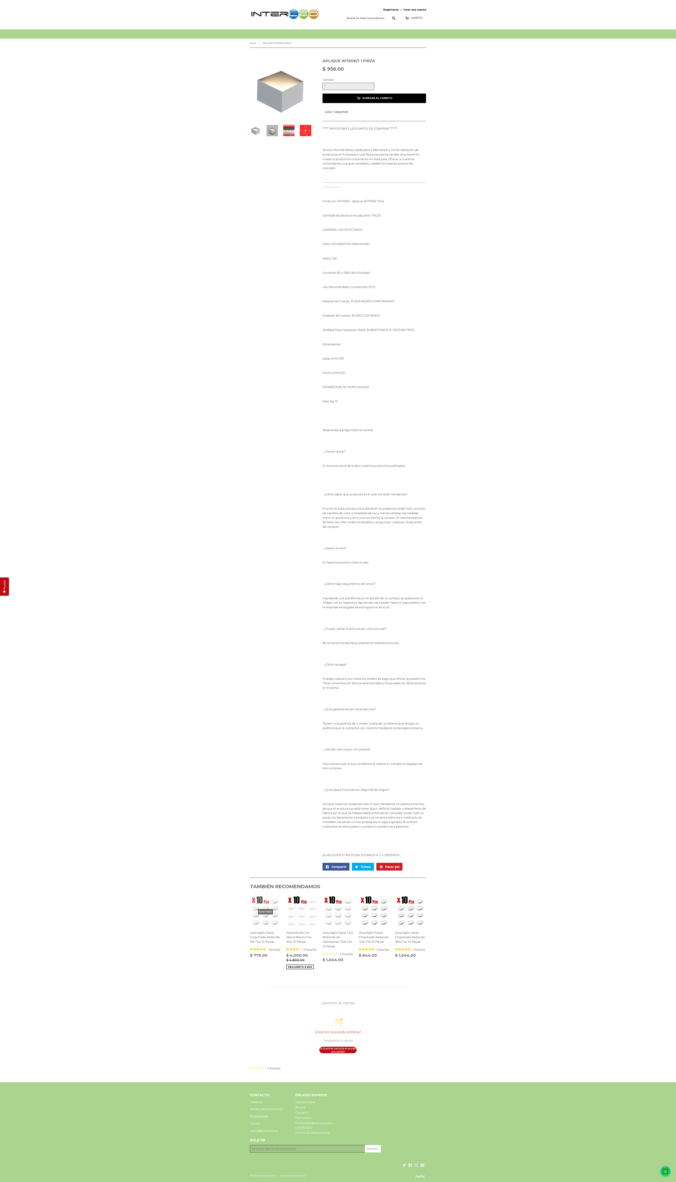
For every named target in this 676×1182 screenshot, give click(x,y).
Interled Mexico (267, 1175)
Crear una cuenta (414, 9)
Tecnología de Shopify (292, 1175)
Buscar (300, 1107)
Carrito (416, 18)
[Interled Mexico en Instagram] (416, 1165)
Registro (372, 1148)
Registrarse (391, 9)
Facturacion (303, 1117)
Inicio (253, 43)
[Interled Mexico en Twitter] (404, 1165)
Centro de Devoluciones (312, 1132)
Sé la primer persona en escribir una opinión (338, 1050)
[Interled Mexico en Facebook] (410, 1165)
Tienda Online (305, 1102)
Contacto (301, 1112)
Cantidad (328, 79)
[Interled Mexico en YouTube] (422, 1165)
